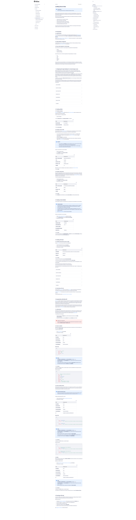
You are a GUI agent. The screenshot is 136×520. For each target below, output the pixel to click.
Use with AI (80, 4)
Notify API (67, 38)
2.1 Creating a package (95, 14)
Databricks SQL (58, 94)
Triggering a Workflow (59, 507)
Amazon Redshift (58, 84)
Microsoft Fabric (58, 100)
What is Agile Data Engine (37, 4)
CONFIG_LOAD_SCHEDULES (61, 216)
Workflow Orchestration (63, 501)
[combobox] (97, 1)
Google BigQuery (58, 97)
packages (62, 112)
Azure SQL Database (58, 272)
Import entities (61, 139)
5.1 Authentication (95, 24)
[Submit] (93, 1)
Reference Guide (36, 25)
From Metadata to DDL (38, 16)
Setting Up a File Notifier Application (39, 19)
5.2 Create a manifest (95, 25)
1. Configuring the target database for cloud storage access (97, 11)
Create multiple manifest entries (68, 398)
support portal (75, 312)
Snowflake (57, 103)
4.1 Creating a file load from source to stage (97, 20)
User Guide (56, 4)
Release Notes (36, 27)
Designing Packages (38, 13)
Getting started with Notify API (61, 38)
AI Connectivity (36, 28)
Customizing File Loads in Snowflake (67, 294)
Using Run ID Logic (37, 22)
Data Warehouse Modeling (38, 10)
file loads (69, 289)
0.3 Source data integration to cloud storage (96, 9)
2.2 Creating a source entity (96, 15)
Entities (56, 112)
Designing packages (71, 112)
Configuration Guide (37, 7)
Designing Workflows (61, 211)
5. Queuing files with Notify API (96, 23)
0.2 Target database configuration (96, 8)
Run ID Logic (79, 393)
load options (61, 289)
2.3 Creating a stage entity (96, 16)
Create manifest (60, 331)
